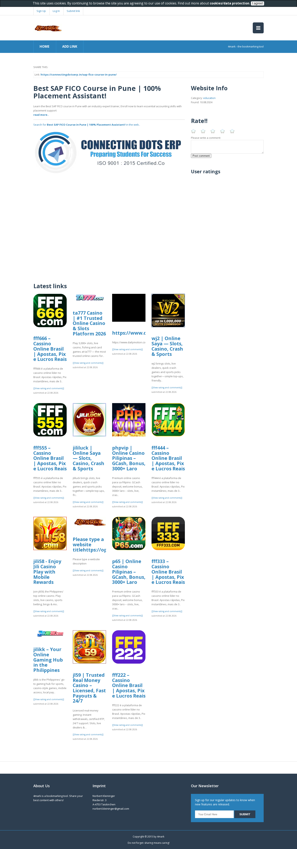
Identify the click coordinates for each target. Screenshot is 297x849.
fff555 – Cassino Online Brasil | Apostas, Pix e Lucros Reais (50, 458)
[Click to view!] (109, 152)
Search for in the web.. (86, 124)
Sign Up (41, 11)
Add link (69, 46)
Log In (56, 11)
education (209, 98)
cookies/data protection (229, 3)
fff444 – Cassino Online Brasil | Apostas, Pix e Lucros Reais (168, 458)
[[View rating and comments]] (48, 388)
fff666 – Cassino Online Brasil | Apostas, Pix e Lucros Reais (50, 348)
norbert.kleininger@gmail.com (111, 808)
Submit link (73, 11)
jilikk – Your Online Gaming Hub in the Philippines (48, 659)
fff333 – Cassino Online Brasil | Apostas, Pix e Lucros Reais (168, 571)
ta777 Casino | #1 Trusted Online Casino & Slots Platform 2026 (89, 323)
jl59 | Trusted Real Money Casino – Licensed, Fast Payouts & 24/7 (89, 688)
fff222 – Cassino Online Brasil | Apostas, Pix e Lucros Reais (128, 685)
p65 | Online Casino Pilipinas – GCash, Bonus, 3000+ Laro (128, 571)
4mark (160, 836)
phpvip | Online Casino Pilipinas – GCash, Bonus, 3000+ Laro (128, 458)
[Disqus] (109, 226)
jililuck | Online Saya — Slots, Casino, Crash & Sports (88, 458)
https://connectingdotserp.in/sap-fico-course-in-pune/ (79, 74)
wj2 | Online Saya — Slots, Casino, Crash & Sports (167, 346)
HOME (44, 46)
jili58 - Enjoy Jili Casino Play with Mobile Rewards (47, 571)
